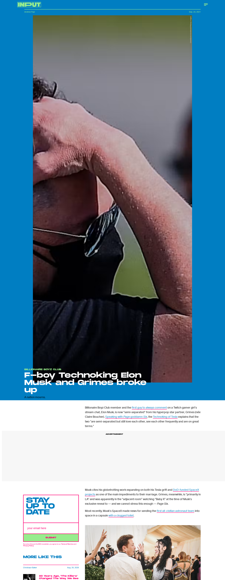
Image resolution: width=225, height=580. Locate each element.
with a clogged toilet (121, 515)
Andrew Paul (29, 12)
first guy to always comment (149, 407)
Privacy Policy (28, 546)
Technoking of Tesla (165, 416)
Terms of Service (67, 544)
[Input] (29, 4)
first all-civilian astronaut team (175, 510)
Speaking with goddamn (126, 416)
